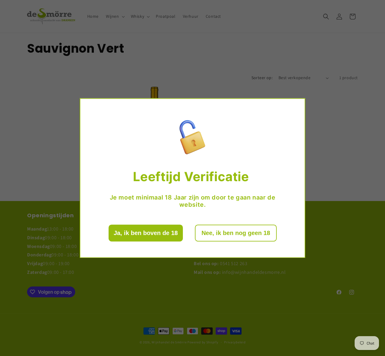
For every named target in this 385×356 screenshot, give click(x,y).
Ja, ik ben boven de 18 (146, 233)
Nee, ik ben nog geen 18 (236, 233)
